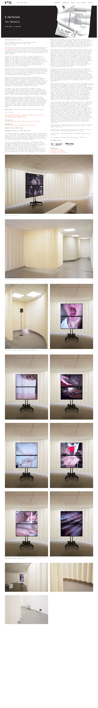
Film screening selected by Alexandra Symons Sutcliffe (20, 125)
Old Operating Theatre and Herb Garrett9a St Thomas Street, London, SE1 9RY (25, 116)
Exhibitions (65, 2)
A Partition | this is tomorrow (59, 152)
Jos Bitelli (12, 22)
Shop (78, 2)
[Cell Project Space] (10, 3)
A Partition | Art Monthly (58, 151)
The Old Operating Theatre (12, 48)
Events (73, 2)
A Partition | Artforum (57, 150)
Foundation (57, 2)
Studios (84, 2)
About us (90, 2)
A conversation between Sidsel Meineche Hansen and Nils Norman (22, 121)
